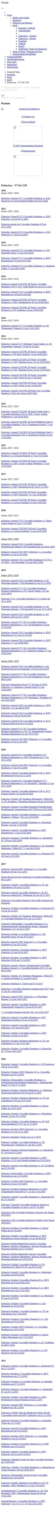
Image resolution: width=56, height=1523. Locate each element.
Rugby (21, 46)
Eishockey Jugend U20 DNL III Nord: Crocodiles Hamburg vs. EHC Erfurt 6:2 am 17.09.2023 (24, 376)
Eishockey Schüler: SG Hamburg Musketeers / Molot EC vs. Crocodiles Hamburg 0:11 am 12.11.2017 (27, 917)
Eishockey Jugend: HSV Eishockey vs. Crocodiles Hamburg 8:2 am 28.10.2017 (24, 943)
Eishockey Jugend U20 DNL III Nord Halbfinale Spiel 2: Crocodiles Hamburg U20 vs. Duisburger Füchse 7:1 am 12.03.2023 (27, 424)
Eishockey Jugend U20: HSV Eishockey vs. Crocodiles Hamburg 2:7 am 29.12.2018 (26, 766)
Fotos (9, 15)
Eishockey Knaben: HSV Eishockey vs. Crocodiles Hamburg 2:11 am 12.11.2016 (24, 1130)
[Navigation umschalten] (2, 8)
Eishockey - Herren (27, 38)
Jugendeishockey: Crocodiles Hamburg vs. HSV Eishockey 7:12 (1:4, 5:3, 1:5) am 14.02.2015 (23, 1502)
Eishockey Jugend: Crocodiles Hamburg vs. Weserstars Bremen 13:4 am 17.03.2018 (26, 823)
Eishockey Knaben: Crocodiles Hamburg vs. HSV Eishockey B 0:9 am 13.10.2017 (24, 958)
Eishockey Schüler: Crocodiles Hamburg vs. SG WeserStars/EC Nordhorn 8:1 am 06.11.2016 (23, 1143)
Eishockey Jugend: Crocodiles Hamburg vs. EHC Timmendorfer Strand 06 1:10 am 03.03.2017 (23, 1005)
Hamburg (17, 20)
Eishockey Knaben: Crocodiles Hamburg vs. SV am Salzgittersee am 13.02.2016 (25, 1312)
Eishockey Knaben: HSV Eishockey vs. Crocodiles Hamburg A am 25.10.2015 (24, 1437)
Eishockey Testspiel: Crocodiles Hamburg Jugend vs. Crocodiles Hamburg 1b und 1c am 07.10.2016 (25, 1205)
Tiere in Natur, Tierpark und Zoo (27, 51)
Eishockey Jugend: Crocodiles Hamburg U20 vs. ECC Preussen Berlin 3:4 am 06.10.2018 (26, 792)
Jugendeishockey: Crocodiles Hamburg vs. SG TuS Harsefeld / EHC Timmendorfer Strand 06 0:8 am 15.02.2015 (24, 1493)
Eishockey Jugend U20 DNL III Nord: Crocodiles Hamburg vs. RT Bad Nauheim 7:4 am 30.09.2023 (24, 353)
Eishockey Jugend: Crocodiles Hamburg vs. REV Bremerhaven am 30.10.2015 (23, 1429)
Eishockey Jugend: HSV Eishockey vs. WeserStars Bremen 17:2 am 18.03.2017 (24, 997)
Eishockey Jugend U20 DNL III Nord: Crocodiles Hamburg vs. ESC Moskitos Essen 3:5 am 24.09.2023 (25, 360)
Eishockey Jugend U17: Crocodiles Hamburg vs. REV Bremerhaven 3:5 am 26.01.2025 (26, 259)
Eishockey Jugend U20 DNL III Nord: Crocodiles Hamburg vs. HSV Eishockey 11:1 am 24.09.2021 (24, 493)
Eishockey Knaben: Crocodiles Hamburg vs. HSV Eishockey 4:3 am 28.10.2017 (24, 951)
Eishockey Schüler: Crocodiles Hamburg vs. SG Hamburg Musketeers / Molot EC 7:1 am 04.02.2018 (27, 847)
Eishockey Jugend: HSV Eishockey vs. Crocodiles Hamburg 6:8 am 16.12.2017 (24, 870)
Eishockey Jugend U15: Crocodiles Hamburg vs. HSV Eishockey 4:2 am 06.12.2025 (26, 217)
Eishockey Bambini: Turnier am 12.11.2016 (21, 1137)
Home (10, 12)
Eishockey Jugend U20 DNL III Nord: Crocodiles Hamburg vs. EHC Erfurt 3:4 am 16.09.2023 (24, 384)
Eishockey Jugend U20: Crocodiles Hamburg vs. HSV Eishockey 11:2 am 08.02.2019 (26, 706)
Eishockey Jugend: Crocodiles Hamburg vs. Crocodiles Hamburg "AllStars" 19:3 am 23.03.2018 (26, 815)
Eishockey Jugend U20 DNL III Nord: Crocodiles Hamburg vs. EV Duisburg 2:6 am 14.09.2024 (24, 308)
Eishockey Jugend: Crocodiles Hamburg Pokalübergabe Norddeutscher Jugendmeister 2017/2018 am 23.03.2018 (27, 808)
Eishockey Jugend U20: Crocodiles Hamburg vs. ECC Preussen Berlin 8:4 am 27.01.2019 (26, 722)
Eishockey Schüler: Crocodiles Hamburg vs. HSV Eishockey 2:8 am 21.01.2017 (24, 1034)
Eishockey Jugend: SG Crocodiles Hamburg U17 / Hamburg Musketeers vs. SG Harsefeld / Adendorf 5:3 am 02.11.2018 (27, 783)
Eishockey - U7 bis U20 (29, 33)
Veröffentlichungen (15, 59)
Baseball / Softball (26, 28)
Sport (15, 25)
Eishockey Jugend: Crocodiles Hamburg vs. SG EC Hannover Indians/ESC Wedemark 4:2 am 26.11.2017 (25, 893)
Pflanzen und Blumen (22, 23)
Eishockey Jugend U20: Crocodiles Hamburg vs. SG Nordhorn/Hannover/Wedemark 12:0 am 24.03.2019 (25, 667)
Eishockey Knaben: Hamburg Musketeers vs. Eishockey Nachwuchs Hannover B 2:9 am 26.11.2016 (26, 1091)
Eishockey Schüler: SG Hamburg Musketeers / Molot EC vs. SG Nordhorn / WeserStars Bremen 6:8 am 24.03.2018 (27, 800)
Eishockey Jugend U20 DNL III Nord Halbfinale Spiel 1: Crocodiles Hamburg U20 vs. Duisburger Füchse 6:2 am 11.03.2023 (27, 435)
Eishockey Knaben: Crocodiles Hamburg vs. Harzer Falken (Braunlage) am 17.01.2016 (24, 1336)
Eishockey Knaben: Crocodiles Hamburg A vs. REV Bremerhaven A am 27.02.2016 (25, 1289)
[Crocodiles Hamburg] (28, 175)
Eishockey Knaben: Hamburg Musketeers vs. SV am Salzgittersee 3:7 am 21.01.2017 (25, 1042)
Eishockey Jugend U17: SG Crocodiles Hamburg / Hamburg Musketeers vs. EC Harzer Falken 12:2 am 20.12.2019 (25, 591)
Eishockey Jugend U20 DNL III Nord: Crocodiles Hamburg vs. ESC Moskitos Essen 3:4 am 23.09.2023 (25, 368)
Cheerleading (24, 30)
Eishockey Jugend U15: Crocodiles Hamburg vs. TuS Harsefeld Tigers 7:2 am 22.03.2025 (25, 251)
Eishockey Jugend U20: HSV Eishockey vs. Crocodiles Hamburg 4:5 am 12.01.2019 (26, 740)
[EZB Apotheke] (28, 140)
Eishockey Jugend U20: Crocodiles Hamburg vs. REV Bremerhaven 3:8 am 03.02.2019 (26, 714)
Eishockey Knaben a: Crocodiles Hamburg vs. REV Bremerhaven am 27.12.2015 (25, 1375)
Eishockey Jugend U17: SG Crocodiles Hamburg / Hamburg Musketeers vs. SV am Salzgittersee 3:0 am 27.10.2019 (25, 625)
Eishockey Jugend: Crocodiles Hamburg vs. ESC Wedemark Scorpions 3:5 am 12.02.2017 (23, 1018)
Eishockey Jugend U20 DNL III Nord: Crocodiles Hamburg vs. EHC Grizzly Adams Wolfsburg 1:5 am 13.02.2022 (25, 463)
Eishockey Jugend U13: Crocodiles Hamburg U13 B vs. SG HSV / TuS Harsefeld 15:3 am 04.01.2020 (26, 561)
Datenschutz (12, 67)
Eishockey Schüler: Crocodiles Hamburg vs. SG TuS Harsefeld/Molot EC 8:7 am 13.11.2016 (25, 1122)
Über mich (12, 62)
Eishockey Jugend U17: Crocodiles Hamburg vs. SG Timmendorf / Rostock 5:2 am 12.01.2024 (25, 327)
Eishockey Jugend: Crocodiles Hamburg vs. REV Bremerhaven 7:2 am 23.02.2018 (23, 831)
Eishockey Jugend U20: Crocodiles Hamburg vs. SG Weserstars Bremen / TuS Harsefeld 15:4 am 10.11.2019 (26, 607)
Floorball (22, 41)
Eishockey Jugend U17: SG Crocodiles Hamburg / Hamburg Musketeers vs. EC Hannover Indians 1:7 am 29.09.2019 (26, 651)
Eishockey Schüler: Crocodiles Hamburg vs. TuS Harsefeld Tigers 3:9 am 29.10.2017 (23, 935)
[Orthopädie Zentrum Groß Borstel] (28, 122)
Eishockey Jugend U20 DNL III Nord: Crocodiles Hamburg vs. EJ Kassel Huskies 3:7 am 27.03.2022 (24, 454)
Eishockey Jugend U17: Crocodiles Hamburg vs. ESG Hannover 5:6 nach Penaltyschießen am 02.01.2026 (26, 199)
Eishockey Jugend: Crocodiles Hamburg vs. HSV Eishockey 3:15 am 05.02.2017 (23, 1026)
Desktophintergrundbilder (24, 54)
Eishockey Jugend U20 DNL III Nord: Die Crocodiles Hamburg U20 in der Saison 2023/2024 (25, 392)
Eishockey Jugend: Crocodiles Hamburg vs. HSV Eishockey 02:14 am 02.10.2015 (23, 1453)
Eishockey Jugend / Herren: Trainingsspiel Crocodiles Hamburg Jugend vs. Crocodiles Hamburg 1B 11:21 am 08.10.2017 (26, 968)
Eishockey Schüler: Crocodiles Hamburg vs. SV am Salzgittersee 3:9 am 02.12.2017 (24, 886)
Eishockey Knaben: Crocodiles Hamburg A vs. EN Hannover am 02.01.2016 (24, 1351)
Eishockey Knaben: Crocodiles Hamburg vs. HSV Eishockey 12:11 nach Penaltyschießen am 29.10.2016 (26, 1159)
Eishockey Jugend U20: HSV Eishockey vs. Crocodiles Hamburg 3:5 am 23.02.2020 (26, 553)
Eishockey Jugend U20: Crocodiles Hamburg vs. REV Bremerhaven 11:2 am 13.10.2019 (26, 633)
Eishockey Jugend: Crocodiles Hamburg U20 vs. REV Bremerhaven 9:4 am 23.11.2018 (26, 774)
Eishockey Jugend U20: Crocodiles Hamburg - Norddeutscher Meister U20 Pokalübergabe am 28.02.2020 (28, 545)
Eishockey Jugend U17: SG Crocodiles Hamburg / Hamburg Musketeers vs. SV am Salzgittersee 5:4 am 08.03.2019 (25, 677)
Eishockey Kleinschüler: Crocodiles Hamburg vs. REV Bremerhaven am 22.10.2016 (26, 1174)
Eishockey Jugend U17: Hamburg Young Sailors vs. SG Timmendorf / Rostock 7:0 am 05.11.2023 (26, 345)
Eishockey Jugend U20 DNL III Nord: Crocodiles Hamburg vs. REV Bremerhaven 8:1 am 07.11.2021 (25, 485)
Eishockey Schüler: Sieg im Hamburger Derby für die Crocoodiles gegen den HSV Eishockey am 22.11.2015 (26, 1414)
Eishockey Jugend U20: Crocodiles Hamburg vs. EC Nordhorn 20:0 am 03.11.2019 (25, 615)
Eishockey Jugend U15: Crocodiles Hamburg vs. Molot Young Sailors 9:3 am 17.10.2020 (26, 522)
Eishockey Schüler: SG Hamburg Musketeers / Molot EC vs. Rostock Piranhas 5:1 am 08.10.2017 (27, 977)
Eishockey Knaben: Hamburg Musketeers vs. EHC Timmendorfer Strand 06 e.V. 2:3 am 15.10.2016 (24, 1190)
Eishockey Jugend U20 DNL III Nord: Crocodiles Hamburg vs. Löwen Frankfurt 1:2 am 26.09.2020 (24, 529)
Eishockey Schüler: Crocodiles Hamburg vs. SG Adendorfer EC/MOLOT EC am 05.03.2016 (23, 1265)
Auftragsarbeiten (14, 56)
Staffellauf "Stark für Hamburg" (32, 49)
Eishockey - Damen (27, 36)
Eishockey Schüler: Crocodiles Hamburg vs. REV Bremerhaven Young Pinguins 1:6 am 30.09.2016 (24, 1237)
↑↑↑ (3, 95)
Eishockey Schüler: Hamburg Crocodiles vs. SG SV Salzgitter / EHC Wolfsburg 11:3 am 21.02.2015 (25, 1484)
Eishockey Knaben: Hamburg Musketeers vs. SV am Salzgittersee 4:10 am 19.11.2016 (25, 1099)
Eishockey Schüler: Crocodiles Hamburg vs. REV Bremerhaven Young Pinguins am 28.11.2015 (24, 1398)
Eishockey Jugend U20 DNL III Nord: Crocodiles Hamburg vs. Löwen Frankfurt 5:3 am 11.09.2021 (24, 501)
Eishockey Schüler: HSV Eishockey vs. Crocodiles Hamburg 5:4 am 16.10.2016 (24, 1182)
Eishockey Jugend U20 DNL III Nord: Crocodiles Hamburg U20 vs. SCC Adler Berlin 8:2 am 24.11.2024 (26, 285)
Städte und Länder (21, 17)
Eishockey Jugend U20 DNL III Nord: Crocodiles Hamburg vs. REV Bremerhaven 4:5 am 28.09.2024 (25, 301)
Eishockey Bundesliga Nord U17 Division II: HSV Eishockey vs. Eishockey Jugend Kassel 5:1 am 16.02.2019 (24, 687)
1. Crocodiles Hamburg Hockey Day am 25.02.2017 (25, 1012)
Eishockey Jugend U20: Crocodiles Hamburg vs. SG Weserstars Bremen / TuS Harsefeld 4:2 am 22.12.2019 (26, 581)
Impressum (12, 64)
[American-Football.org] (28, 109)
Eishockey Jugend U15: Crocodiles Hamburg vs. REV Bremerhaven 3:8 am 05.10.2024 (26, 293)
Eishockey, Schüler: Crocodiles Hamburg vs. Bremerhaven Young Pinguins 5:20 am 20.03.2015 (28, 1468)
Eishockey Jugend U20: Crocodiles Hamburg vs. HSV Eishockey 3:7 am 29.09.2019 (26, 641)
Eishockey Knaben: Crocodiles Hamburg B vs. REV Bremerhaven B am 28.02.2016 (25, 1281)
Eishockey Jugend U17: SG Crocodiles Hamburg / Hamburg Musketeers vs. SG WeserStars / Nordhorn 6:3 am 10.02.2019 (26, 697)
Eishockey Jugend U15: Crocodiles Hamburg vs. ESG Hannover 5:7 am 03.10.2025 (26, 233)
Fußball (21, 43)
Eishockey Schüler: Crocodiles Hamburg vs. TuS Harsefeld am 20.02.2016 (23, 1304)
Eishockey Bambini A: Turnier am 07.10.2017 (22, 983)
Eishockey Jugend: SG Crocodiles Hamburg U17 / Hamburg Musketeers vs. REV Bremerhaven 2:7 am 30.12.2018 (25, 757)
